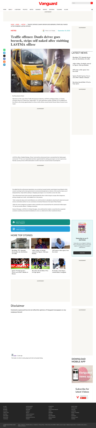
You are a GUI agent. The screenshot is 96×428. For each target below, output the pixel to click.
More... (18, 24)
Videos (72, 414)
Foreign (28, 411)
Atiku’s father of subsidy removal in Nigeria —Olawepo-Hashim (82, 64)
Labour (50, 408)
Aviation (5, 408)
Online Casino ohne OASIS (50, 424)
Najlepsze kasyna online (71, 424)
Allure (5, 406)
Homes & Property (30, 414)
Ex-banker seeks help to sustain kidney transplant (59, 271)
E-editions (17, 9)
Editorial (51, 9)
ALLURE (66, 9)
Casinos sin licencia (22, 425)
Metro (31, 9)
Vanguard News (48, 4)
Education (5, 417)
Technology (74, 408)
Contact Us (36, 424)
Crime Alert (6, 412)
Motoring (51, 412)
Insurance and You (30, 417)
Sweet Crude (74, 406)
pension (28, 418)
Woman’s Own (74, 417)
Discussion (5, 415)
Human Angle (29, 415)
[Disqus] (40, 334)
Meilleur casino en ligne (61, 424)
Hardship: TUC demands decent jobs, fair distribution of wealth (81, 58)
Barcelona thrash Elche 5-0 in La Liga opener (82, 83)
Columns (59, 9)
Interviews (51, 406)
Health (27, 412)
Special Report (52, 417)
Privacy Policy (41, 424)
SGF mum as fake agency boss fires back (81, 70)
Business (38, 9)
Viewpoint (73, 415)
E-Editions (5, 418)
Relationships (52, 415)
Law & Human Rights (53, 409)
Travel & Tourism (75, 412)
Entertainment (29, 406)
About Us (23, 424)
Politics (25, 9)
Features (28, 409)
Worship (73, 418)
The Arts (73, 409)
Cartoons (73, 411)
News (10, 9)
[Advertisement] (40, 131)
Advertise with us (29, 424)
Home (4, 9)
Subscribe (82, 253)
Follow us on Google (50, 30)
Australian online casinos (81, 424)
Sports (45, 9)
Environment (29, 408)
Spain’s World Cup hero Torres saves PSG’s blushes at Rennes (81, 76)
